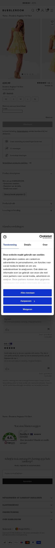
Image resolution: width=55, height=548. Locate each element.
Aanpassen (25, 301)
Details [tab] (27, 244)
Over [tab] (45, 244)
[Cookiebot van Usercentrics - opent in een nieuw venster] (39, 237)
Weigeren (27, 309)
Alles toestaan (28, 293)
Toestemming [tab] (10, 244)
